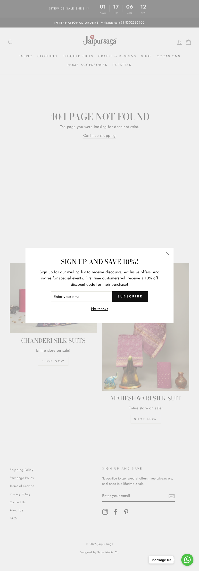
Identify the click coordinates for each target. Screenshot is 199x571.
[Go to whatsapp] (187, 560)
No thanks (99, 309)
